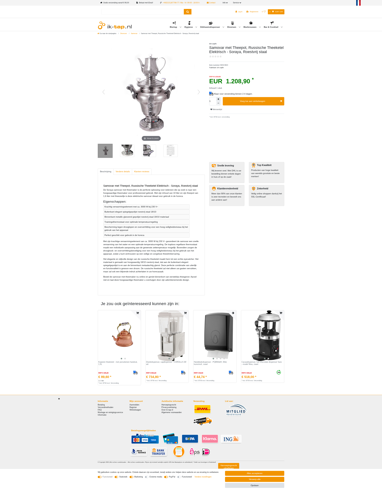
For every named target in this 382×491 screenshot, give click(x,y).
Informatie (102, 415)
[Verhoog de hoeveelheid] (218, 99)
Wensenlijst (217, 109)
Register (133, 407)
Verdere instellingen (203, 477)
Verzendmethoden (105, 407)
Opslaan (255, 485)
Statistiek (123, 477)
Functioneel (108, 477)
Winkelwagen (135, 410)
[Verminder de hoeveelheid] (218, 103)
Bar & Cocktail (271, 27)
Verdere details (123, 171)
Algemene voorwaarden (171, 412)
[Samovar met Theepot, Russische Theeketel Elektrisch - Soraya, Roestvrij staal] (105, 151)
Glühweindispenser (210, 27)
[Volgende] (198, 92)
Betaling (101, 405)
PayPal (172, 477)
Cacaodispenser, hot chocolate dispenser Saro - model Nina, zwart (262, 363)
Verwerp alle (255, 479)
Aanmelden (134, 405)
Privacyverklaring (168, 407)
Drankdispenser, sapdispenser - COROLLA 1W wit (166, 363)
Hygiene (188, 27)
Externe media (156, 477)
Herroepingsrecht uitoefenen (229, 466)
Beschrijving (105, 171)
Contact (212, 3)
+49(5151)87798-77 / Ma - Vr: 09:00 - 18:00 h (181, 3)
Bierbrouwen (250, 27)
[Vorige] (103, 92)
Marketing (138, 477)
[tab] (106, 171)
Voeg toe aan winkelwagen (252, 101)
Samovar (133, 33)
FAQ (100, 410)
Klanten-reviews (141, 171)
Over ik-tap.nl (167, 410)
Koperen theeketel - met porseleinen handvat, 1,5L (118, 363)
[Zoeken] (187, 11)
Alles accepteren (254, 473)
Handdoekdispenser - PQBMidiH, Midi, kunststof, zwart (210, 363)
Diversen (232, 27)
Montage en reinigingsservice (110, 412)
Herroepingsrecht (168, 405)
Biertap (174, 27)
